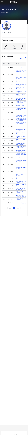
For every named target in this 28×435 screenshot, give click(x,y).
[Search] (25, 2)
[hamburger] (2, 2)
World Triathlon (13, 2)
